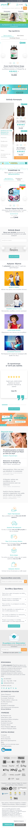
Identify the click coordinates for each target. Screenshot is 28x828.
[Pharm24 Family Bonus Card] (14, 419)
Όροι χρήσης (5, 802)
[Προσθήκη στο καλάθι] (14, 63)
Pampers (20, 784)
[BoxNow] (23, 774)
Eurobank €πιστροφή (7, 723)
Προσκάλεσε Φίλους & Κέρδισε (9, 719)
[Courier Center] (11, 779)
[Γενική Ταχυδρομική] (10, 774)
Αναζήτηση (25, 581)
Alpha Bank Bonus (6, 721)
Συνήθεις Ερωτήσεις (6, 701)
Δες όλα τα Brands (14, 256)
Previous (2, 18)
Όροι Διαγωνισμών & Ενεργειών (10, 707)
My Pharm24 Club (6, 715)
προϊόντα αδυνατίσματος (15, 668)
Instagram (4, 688)
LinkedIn (16, 688)
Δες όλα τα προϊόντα (21, 157)
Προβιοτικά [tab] (4, 141)
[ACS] (17, 779)
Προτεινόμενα (7, 35)
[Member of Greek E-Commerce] (5, 788)
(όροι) (20, 652)
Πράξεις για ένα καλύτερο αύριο (10, 744)
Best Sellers (20, 35)
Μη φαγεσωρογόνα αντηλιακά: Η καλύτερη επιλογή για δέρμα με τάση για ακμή (13, 451)
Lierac (9, 783)
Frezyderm (4, 783)
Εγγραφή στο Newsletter (8, 705)
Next (25, 18)
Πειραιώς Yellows (5, 724)
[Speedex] (17, 774)
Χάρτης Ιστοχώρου (21, 804)
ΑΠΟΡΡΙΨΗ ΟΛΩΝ (20, 824)
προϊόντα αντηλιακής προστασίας (10, 674)
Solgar (18, 783)
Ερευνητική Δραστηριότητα (8, 740)
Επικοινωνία (4, 703)
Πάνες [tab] (2, 150)
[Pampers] (14, 249)
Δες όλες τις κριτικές (14, 408)
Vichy (16, 784)
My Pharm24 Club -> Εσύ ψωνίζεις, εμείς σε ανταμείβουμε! (14, 25)
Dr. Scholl (23, 783)
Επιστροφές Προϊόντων (7, 698)
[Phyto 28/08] (14, 18)
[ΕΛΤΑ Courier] (4, 774)
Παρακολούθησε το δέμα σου (9, 700)
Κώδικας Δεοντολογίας (8, 804)
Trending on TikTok (18, 179)
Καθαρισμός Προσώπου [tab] (4, 146)
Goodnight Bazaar (15, 38)
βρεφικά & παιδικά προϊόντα (14, 673)
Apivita (14, 783)
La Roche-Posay (9, 784)
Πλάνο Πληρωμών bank (8, 726)
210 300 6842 (7, 678)
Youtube (9, 688)
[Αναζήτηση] (25, 8)
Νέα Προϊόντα (9, 178)
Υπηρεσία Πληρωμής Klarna (8, 728)
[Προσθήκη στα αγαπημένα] (17, 63)
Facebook (2, 688)
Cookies (23, 802)
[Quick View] (10, 63)
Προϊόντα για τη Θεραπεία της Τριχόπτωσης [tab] (5, 132)
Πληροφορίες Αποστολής (8, 696)
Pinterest (11, 688)
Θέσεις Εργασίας (6, 738)
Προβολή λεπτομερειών (19, 821)
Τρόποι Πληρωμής (6, 694)
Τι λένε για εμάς (5, 736)
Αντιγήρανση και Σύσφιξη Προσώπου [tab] (5, 156)
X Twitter (13, 688)
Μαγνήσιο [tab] (3, 137)
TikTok (6, 688)
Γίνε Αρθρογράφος (6, 746)
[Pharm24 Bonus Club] (14, 163)
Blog (2, 742)
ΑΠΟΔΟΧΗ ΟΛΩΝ (8, 824)
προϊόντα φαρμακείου (7, 670)
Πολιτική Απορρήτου (15, 802)
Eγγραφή (24, 649)
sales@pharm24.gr (9, 683)
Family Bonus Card (6, 717)
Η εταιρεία (4, 735)
